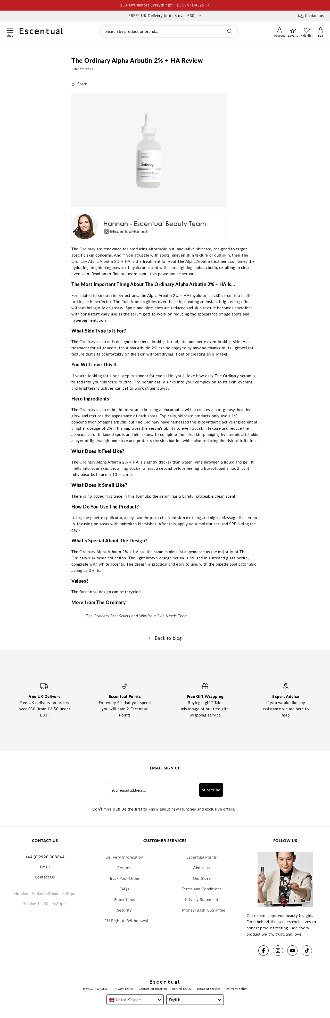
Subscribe (211, 790)
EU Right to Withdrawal (126, 920)
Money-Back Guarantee (203, 910)
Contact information (153, 988)
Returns (124, 867)
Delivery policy (237, 988)
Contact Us (45, 877)
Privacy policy (123, 988)
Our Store (202, 878)
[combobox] (168, 31)
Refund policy (182, 988)
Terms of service (208, 988)
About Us (201, 867)
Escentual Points (201, 857)
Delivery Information (124, 857)
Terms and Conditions (202, 888)
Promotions (124, 899)
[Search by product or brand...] (229, 31)
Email (45, 867)
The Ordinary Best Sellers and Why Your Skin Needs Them (136, 615)
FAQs (124, 888)
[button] (9, 30)
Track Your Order (124, 878)
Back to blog (168, 638)
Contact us (314, 15)
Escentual (101, 989)
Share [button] (82, 84)
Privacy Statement (201, 899)
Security (124, 910)
